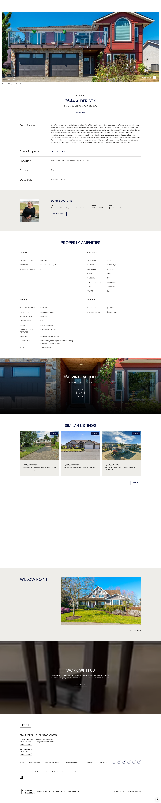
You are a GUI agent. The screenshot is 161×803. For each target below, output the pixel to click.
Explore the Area (134, 631)
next (14, 77)
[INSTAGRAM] (119, 762)
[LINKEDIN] (129, 762)
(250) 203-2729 (25, 752)
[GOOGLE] (139, 762)
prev (9, 77)
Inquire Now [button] (80, 112)
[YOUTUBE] (124, 762)
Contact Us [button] (80, 684)
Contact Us (103, 762)
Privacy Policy (135, 791)
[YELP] (134, 762)
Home (22, 762)
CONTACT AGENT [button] (58, 214)
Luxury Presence (72, 791)
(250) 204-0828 (97, 208)
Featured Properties (52, 762)
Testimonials (88, 762)
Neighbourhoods (72, 762)
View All (136, 483)
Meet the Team (34, 762)
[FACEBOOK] (114, 762)
